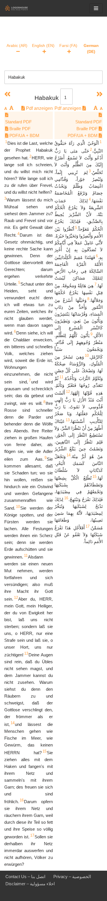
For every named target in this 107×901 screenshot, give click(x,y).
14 (13, 723)
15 (45, 751)
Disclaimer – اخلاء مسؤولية (30, 883)
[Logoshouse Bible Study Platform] (21, 8)
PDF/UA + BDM (23, 135)
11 (26, 555)
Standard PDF (18, 121)
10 (18, 506)
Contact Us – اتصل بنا (25, 876)
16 (22, 800)
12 (16, 597)
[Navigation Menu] (96, 8)
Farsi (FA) (68, 45)
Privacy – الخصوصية (72, 876)
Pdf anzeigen (39, 108)
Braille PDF (19, 128)
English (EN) (43, 45)
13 (26, 653)
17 (32, 835)
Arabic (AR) (17, 45)
